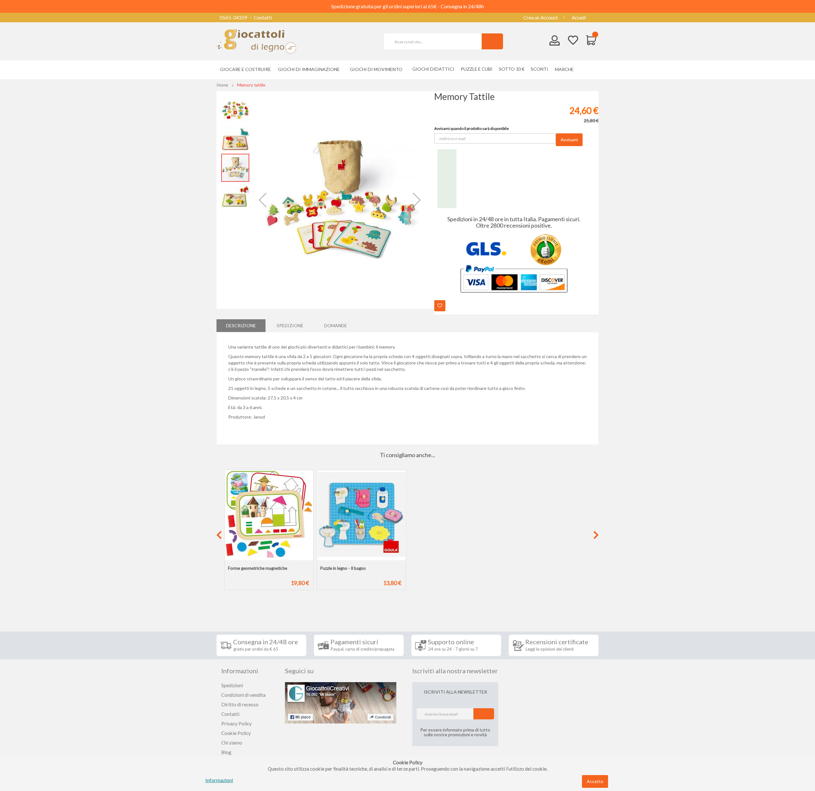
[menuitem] (566, 69)
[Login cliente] (554, 42)
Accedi (579, 17)
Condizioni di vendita (243, 695)
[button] (262, 200)
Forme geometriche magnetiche (257, 568)
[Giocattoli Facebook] (340, 702)
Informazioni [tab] (239, 670)
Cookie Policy (236, 733)
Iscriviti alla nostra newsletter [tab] (455, 670)
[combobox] (435, 41)
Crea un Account (540, 17)
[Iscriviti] (483, 713)
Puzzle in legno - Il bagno (343, 568)
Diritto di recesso (240, 704)
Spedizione (290, 325)
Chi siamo (231, 742)
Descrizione (241, 325)
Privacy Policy (236, 723)
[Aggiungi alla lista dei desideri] (439, 305)
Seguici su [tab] (299, 670)
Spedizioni (232, 685)
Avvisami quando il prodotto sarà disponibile (471, 128)
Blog (226, 752)
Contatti (263, 17)
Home (222, 85)
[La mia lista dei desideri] (573, 41)
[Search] (492, 41)
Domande (335, 325)
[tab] (241, 325)
